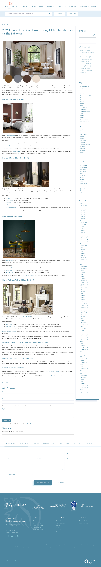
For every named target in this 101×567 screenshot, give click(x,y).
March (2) (83, 209)
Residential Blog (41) (85, 68)
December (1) (84, 263)
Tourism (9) (83, 73)
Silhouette (24, 189)
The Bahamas (83, 187)
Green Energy (83, 133)
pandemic (82, 175)
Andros (39, 454)
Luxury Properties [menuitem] (38, 525)
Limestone (8, 329)
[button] (50, 14)
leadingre (82, 150)
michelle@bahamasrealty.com (57, 376)
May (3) (83, 293)
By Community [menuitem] (37, 523)
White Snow (9, 324)
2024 (81, 243)
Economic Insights (84, 121)
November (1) (84, 261)
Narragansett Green (11, 207)
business (82, 103)
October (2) (84, 336)
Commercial (83, 109)
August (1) (83, 218)
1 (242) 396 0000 (82, 2)
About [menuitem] (93, 6)
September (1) (84, 257)
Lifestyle (82, 152)
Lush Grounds (83, 156)
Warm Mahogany (10, 135)
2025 (81, 220)
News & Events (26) (86, 70)
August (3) (83, 234)
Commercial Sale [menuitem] (83, 521)
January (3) (84, 205)
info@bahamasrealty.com (15, 521)
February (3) (84, 207)
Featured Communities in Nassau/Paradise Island (51, 443)
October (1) (84, 238)
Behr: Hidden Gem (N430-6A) (13, 217)
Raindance (8, 198)
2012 (81, 389)
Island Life (82, 148)
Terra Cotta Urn (10, 272)
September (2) (84, 322)
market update (83, 165)
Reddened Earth (10, 326)
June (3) (83, 215)
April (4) (83, 211)
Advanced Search (58, 13)
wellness (82, 193)
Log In (88, 2)
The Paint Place (63, 210)
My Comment (6, 409)
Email (3, 399)
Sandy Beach (9, 146)
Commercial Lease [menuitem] (84, 523)
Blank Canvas (9, 148)
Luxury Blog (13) (84, 61)
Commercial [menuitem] (50, 6)
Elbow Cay (82, 125)
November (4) (84, 324)
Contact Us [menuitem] (59, 521)
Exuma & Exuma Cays (13, 464)
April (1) (83, 249)
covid (81, 113)
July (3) (83, 217)
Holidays (82, 138)
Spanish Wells (11, 474)
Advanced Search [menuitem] (38, 530)
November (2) (84, 240)
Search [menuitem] (25, 6)
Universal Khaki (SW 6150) (24, 317)
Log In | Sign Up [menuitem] (60, 523)
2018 (81, 351)
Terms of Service (39, 423)
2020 (81, 326)
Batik (7, 205)
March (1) (83, 247)
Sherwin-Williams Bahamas (9, 331)
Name (4, 392)
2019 (81, 341)
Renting (82, 177)
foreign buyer (83, 129)
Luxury (81, 158)
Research (82, 179)
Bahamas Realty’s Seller (53, 371)
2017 (81, 357)
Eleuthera (69, 459)
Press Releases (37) (86, 59)
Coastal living (83, 107)
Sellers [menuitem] (41, 6)
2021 (81, 309)
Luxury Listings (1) (86, 64)
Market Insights (84, 164)
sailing (81, 181)
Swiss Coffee (9, 200)
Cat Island (39, 459)
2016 (81, 364)
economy (82, 123)
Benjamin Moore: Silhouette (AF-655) (15, 158)
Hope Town (83, 140)
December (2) (84, 307)
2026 (81, 203)
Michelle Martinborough (11, 38)
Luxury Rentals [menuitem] (37, 527)
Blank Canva (9, 270)
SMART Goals (83, 183)
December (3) (84, 284)
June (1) (83, 230)
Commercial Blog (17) (86, 50)
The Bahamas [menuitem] (72, 6)
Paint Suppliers (16, 151)
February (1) (84, 224)
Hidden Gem (9, 260)
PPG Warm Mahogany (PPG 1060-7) (13, 99)
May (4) (83, 213)
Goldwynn (82, 131)
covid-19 (82, 115)
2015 (81, 370)
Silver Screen (9, 143)
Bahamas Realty (84, 98)
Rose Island (70, 469)
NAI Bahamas (83, 167)
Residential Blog (7, 384)
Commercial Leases (85, 111)
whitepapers (83, 195)
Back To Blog (6, 25)
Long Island (11, 469)
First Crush (8, 203)
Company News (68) (85, 57)
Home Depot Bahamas (28, 275)
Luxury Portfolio (84, 160)
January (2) (84, 222)
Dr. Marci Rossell (84, 119)
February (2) (84, 353)
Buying (81, 105)
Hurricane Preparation (85, 144)
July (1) (83, 232)
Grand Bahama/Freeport (43, 464)
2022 (81, 286)
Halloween (82, 136)
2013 (81, 374)
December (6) (84, 242)
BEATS (81, 100)
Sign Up (94, 2)
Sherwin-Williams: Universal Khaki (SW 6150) (18, 280)
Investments (83, 146)
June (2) (83, 320)
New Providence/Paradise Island (45, 469)
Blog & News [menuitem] (83, 6)
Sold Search (73, 13)
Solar (81, 185)
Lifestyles (78, 443)
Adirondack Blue (10, 268)
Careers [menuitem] (58, 532)
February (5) (84, 313)
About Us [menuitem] (58, 530)
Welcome (82, 191)
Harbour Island (70, 464)
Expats (81, 127)
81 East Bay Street (84, 86)
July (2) (83, 297)
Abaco (81, 88)
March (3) (83, 226)
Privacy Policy (30, 423)
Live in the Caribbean (85, 154)
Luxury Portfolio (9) (86, 66)
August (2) (83, 299)
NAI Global (83, 169)
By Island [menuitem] (35, 521)
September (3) (84, 236)
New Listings (91, 443)
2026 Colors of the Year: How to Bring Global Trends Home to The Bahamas (38, 31)
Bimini (9, 459)
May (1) (83, 228)
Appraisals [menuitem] (61, 6)
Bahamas (82, 90)
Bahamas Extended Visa (86, 96)
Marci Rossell (83, 162)
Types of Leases (84, 189)
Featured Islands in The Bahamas (16, 443)
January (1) (84, 245)
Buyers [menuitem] (33, 6)
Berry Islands (70, 454)
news (81, 173)
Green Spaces (83, 134)
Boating (82, 101)
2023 (81, 265)
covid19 (82, 117)
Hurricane (82, 142)
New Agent (83, 171)
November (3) (84, 338)
